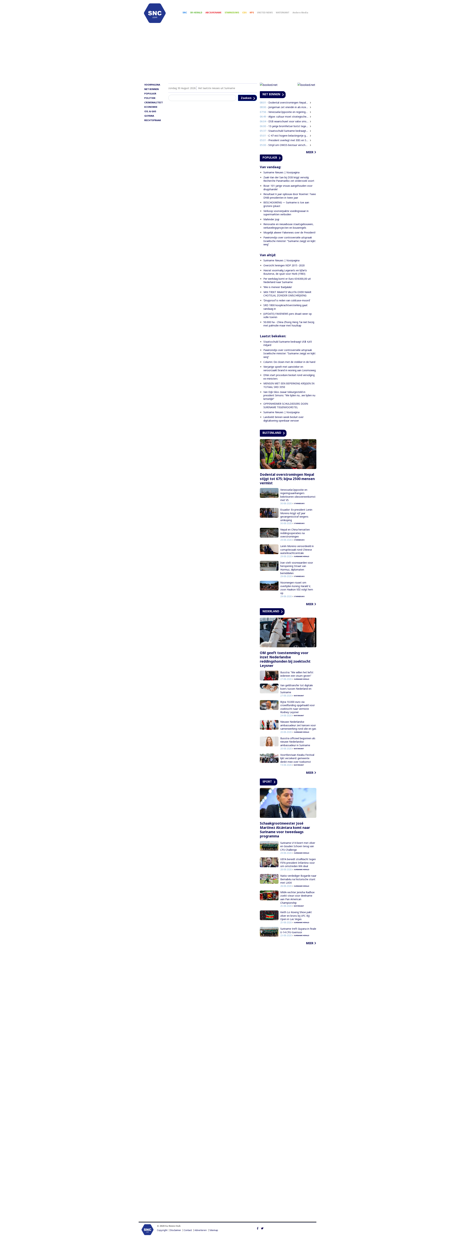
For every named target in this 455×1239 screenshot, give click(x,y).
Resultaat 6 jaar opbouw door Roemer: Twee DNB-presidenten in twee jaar (289, 195)
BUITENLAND (272, 433)
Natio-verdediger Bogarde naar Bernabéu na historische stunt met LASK (298, 879)
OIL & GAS (150, 111)
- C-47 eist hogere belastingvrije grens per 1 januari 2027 (284, 135)
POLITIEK (149, 98)
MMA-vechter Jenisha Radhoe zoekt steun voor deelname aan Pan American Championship (297, 897)
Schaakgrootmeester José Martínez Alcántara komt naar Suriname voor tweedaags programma (285, 829)
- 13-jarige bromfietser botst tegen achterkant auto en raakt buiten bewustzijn (284, 126)
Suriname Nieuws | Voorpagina (281, 172)
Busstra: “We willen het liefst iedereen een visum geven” (296, 674)
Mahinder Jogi (271, 219)
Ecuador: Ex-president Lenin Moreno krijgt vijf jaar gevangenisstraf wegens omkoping (296, 515)
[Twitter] (262, 1228)
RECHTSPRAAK (152, 120)
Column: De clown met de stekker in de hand (289, 362)
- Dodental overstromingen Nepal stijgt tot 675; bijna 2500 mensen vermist (284, 102)
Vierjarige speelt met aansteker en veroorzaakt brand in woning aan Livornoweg (289, 368)
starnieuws (299, 503)
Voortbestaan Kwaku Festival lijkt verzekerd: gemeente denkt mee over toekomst (297, 758)
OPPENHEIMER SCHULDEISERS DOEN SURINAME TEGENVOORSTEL (285, 405)
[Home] (155, 13)
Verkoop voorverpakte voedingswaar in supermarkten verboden (286, 212)
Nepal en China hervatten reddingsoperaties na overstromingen (295, 533)
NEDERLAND (271, 611)
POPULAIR (150, 93)
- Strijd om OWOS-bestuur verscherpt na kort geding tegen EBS (284, 145)
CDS (244, 12)
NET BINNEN (151, 89)
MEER (309, 152)
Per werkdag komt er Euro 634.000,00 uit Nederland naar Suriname (287, 280)
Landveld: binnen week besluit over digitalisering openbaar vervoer (283, 418)
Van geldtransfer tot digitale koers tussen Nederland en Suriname (296, 689)
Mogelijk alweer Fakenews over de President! (289, 232)
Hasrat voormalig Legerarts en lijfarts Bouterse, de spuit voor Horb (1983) (285, 272)
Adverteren (200, 1230)
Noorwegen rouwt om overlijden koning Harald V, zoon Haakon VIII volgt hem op (296, 588)
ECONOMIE (150, 106)
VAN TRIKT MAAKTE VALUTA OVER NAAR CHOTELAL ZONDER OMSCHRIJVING (287, 293)
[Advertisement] (227, 54)
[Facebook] (257, 1228)
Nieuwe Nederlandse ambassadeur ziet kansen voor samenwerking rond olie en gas (298, 725)
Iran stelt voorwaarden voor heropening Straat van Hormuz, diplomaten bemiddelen (296, 568)
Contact (188, 1230)
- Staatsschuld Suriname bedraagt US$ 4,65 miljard (284, 130)
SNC (185, 12)
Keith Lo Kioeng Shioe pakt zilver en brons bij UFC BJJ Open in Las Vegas (296, 915)
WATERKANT (282, 12)
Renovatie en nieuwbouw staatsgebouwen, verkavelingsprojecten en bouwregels (288, 225)
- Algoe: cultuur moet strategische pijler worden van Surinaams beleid (284, 116)
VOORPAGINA (152, 84)
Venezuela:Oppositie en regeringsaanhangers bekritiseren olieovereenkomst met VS (297, 495)
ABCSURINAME (213, 12)
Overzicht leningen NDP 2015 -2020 (284, 265)
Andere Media (300, 12)
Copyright (162, 1230)
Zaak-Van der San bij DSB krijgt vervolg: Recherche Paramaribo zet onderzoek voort (288, 179)
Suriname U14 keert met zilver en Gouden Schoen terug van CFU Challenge (297, 846)
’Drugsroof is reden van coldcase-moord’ (286, 300)
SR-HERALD (196, 12)
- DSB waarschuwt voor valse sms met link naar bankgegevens (284, 121)
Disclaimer (175, 1230)
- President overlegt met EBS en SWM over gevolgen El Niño (284, 140)
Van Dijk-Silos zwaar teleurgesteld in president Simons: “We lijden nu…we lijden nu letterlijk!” (289, 395)
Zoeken (246, 98)
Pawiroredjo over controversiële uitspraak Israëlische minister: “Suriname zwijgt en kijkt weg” (289, 241)
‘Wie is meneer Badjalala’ (277, 287)
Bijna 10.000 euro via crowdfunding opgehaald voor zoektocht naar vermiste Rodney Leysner (297, 707)
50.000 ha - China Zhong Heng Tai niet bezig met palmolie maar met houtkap (288, 323)
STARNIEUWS (232, 12)
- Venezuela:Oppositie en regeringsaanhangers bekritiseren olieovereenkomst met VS (284, 112)
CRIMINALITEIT (153, 102)
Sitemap (213, 1230)
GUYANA (149, 115)
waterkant (299, 695)
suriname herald (301, 556)
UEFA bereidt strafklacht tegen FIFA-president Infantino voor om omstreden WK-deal (298, 862)
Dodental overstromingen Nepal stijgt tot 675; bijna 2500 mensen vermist (287, 478)
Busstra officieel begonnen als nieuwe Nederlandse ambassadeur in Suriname (297, 742)
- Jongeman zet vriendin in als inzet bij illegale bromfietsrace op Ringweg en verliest (284, 107)
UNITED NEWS (265, 12)
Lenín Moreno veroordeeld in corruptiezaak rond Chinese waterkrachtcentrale (297, 549)
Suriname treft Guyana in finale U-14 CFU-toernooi (298, 930)
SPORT (267, 782)
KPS (252, 12)
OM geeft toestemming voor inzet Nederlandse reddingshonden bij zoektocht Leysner (285, 659)
